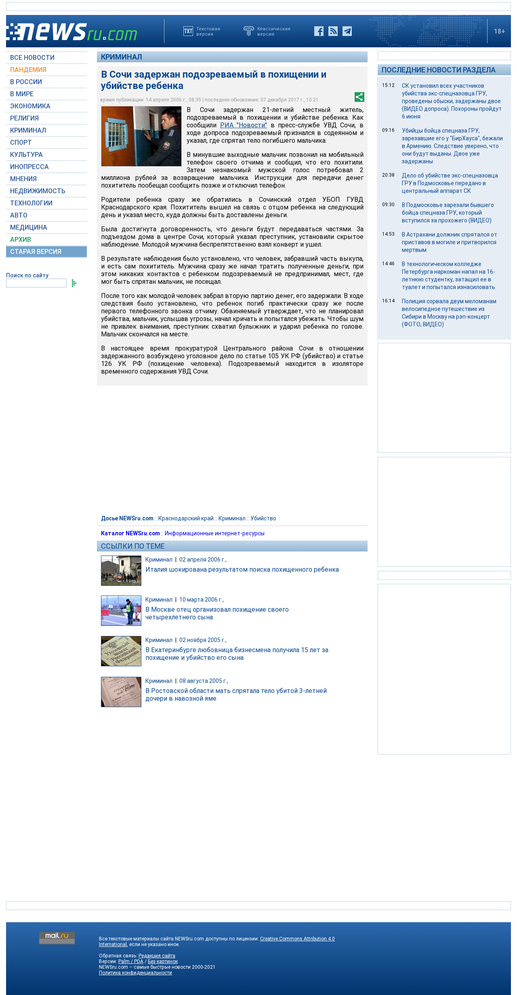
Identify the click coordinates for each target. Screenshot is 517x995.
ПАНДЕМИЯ (28, 70)
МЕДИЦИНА (28, 227)
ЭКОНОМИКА (30, 106)
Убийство (263, 518)
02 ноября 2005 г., (203, 640)
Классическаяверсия (273, 31)
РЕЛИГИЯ (24, 118)
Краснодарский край (186, 518)
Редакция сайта (157, 956)
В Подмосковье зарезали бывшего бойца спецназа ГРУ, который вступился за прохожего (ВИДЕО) (448, 213)
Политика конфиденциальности (135, 973)
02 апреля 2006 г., (203, 559)
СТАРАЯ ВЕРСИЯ (35, 252)
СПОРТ (21, 142)
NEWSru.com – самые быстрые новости (145, 967)
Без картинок (163, 961)
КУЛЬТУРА (26, 154)
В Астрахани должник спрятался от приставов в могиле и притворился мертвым (449, 242)
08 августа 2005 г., (203, 681)
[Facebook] (319, 31)
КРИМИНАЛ (28, 130)
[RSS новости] (333, 31)
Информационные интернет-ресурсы (215, 533)
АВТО (18, 215)
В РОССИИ (26, 82)
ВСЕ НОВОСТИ (32, 57)
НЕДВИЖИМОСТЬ (37, 191)
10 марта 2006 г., (201, 599)
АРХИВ (20, 239)
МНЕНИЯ (23, 179)
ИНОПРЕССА (29, 167)
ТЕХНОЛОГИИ (31, 203)
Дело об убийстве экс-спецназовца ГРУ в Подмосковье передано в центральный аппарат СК (450, 183)
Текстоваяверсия (208, 31)
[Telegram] (347, 31)
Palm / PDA (130, 961)
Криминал (121, 57)
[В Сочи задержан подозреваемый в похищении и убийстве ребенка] (141, 136)
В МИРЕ (22, 94)
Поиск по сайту (27, 275)
